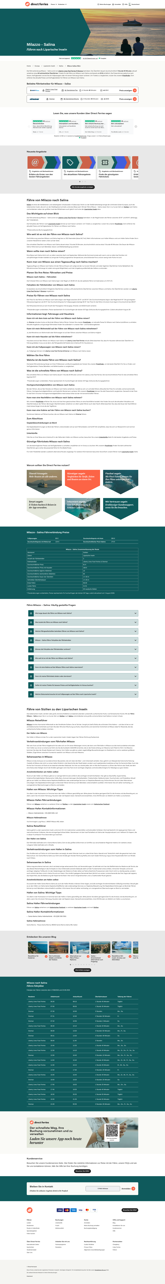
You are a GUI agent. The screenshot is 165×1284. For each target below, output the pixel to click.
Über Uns (29, 1252)
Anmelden (87, 1223)
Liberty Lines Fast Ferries (67, 71)
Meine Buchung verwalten (91, 1225)
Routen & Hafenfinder (33, 1228)
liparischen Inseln (80, 907)
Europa (37, 66)
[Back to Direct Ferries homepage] (36, 4)
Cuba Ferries (116, 1247)
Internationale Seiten (33, 1244)
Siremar (80, 71)
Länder (29, 1223)
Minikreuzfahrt (59, 1228)
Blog (114, 1223)
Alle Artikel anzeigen (82, 970)
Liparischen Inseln (90, 209)
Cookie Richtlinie (89, 1244)
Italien (29, 205)
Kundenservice (117, 1228)
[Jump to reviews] (82, 58)
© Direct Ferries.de (32, 1266)
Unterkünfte (103, 437)
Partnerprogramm (60, 1244)
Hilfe (114, 1231)
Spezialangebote (32, 1231)
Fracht (57, 1225)
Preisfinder (126, 75)
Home (29, 66)
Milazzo (29, 724)
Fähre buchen (31, 1233)
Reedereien (30, 1225)
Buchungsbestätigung (90, 1228)
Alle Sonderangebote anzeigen (82, 187)
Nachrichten (30, 1247)
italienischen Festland (101, 804)
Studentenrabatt (31, 1250)
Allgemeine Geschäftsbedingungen (94, 1250)
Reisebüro (58, 1247)
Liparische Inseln (49, 66)
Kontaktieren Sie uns (119, 1225)
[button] (83, 613)
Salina (61, 66)
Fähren (115, 1250)
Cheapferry (116, 1244)
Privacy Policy (88, 1247)
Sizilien (126, 207)
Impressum (30, 1276)
